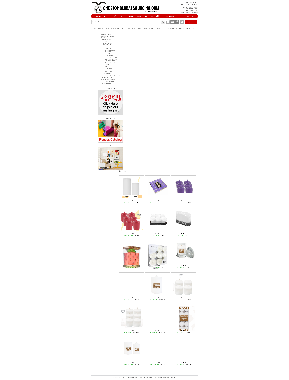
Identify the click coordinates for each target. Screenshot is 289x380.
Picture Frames (109, 70)
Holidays (103, 41)
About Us (118, 16)
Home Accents (109, 61)
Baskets (107, 48)
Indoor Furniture (110, 62)
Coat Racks (108, 55)
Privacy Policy (148, 377)
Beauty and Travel (107, 36)
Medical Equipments (112, 28)
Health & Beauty (160, 28)
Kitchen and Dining (107, 77)
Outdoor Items (190, 28)
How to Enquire (135, 16)
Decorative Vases (110, 59)
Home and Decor (106, 43)
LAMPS (106, 64)
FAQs (140, 377)
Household (106, 74)
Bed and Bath (107, 45)
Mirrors (107, 66)
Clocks (106, 53)
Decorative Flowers (111, 57)
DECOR (104, 46)
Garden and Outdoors (108, 39)
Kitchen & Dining (98, 28)
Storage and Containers (111, 75)
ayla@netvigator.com (191, 12)
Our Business (100, 16)
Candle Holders (109, 50)
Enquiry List (191, 22)
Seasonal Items (148, 28)
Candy (95, 33)
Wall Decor (108, 71)
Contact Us (188, 16)
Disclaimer (157, 377)
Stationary (171, 28)
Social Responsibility (153, 16)
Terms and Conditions (169, 377)
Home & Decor (136, 28)
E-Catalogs (170, 16)
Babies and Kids (105, 34)
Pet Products (180, 28)
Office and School (107, 81)
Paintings (107, 68)
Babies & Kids (125, 28)
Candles (107, 52)
